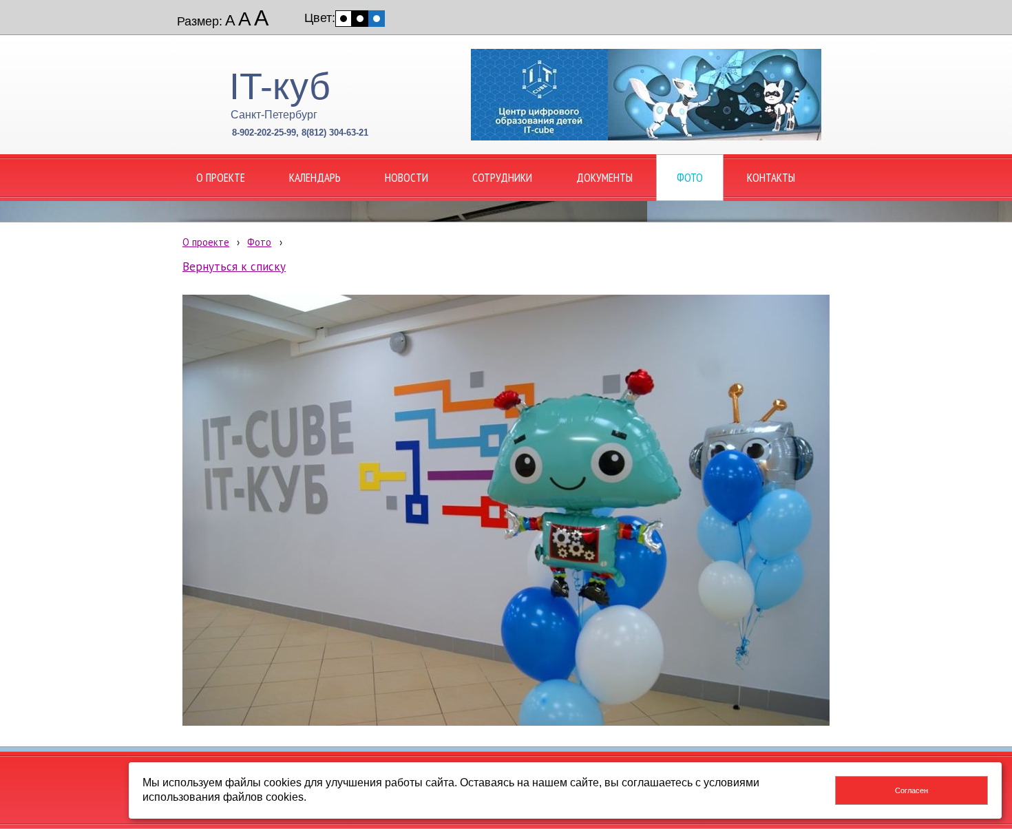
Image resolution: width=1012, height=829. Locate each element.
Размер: (199, 21)
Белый (343, 18)
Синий (376, 18)
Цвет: (319, 18)
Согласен (911, 790)
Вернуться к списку (234, 266)
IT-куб (279, 86)
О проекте (205, 242)
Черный (360, 18)
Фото (259, 242)
